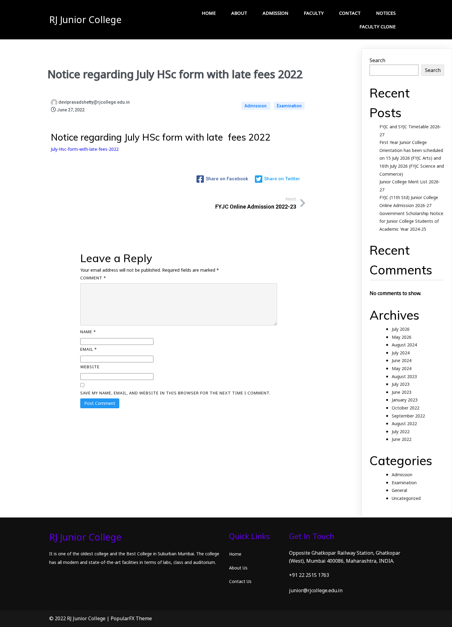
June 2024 (401, 360)
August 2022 (404, 423)
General (399, 490)
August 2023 (404, 376)
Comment (93, 278)
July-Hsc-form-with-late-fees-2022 (85, 149)
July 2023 (401, 384)
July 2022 (401, 431)
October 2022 (405, 408)
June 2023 (401, 392)
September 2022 (408, 416)
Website (90, 366)
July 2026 (401, 329)
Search (377, 60)
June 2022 (401, 439)
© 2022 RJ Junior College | (80, 618)
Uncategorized (406, 498)
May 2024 (401, 368)
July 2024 (401, 353)
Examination (289, 105)
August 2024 (404, 345)
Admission (256, 105)
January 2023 (405, 400)
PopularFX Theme (131, 618)
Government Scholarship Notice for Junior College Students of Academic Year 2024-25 (411, 221)
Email (88, 349)
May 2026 (401, 337)
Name (88, 331)
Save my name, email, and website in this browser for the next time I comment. (175, 393)
